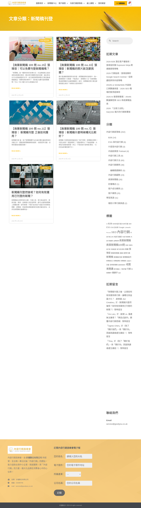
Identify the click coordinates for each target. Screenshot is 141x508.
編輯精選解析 (116, 170)
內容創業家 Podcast (117, 151)
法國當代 (128, 261)
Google (121, 227)
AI (107, 224)
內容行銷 (123, 232)
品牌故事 (116, 241)
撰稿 (121, 253)
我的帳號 (101, 3)
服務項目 (39, 3)
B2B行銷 (125, 224)
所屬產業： (59, 474)
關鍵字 (115, 273)
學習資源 (110, 198)
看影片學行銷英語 (116, 203)
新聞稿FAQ (51, 3)
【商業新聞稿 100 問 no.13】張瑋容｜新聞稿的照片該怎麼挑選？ (78, 69)
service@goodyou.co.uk (116, 424)
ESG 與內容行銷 (115, 142)
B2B (110, 137)
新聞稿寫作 (127, 257)
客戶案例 (62, 3)
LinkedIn (128, 227)
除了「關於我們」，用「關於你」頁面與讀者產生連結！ (118, 329)
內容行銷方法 (114, 160)
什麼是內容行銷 (115, 147)
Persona (108, 232)
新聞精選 (123, 261)
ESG (108, 227)
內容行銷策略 (126, 237)
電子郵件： (59, 465)
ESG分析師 (114, 227)
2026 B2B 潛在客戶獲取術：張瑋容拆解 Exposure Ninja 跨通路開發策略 (119, 65)
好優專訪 (112, 184)
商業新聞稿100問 (115, 244)
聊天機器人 (117, 269)
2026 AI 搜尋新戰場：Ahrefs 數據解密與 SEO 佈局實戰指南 (118, 100)
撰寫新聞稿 (115, 253)
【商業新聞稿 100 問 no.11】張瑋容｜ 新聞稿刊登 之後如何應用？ (31, 132)
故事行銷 (126, 253)
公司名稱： (59, 483)
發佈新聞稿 (114, 265)
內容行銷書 (117, 237)
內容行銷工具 (114, 156)
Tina (110, 341)
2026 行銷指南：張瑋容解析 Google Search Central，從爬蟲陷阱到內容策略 (119, 77)
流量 (107, 265)
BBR (130, 224)
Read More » (16, 88)
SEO (114, 232)
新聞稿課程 (116, 261)
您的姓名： (59, 456)
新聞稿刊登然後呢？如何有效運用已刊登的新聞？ (119, 306)
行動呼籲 (123, 269)
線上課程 (90, 3)
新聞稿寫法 (109, 261)
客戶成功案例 (114, 189)
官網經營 (113, 249)
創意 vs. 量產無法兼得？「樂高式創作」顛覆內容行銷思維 (119, 317)
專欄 (126, 249)
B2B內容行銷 (117, 224)
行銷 (129, 269)
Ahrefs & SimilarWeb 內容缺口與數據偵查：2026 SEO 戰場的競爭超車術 (119, 88)
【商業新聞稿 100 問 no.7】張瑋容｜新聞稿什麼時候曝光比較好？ (77, 132)
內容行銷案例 (114, 165)
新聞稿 (109, 257)
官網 (126, 245)
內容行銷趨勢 (114, 175)
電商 (119, 273)
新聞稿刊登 (118, 257)
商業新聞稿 (113, 179)
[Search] (109, 40)
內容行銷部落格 (76, 3)
